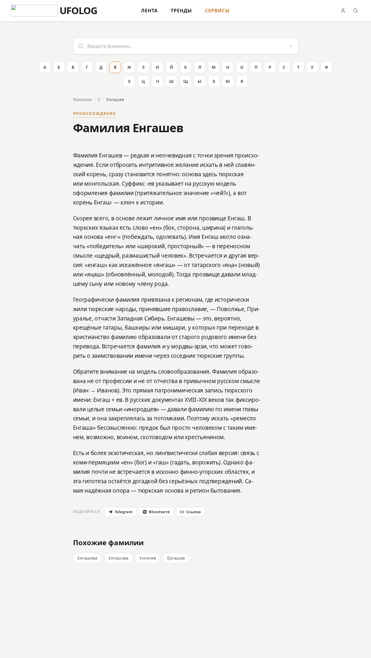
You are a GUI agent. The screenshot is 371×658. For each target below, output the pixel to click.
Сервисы (217, 10)
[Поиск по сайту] (355, 11)
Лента (149, 10)
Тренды (181, 10)
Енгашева (87, 558)
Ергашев (176, 558)
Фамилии (82, 99)
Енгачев (148, 558)
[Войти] (343, 11)
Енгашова (118, 558)
